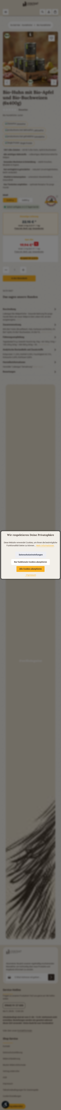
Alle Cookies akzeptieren (30, 569)
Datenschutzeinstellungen (31, 555)
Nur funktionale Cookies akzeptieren (30, 562)
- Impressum (30, 575)
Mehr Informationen (45, 545)
